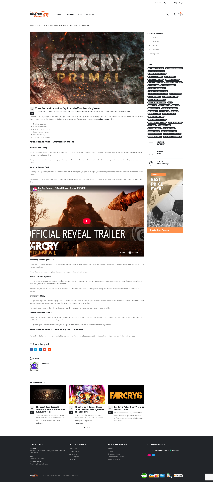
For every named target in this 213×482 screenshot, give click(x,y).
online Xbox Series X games (157, 122)
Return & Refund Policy (116, 457)
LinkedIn (40, 349)
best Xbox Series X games (156, 71)
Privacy (110, 451)
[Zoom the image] (165, 171)
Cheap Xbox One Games (170, 97)
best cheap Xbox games (155, 68)
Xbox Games (69, 14)
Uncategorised (154, 54)
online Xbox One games (156, 117)
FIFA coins (175, 105)
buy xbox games (61, 111)
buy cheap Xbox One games (157, 74)
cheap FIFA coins (175, 94)
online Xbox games (169, 114)
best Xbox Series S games (174, 68)
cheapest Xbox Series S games (157, 91)
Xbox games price (124, 111)
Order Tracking (74, 451)
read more (39, 423)
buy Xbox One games (75, 111)
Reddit (49, 349)
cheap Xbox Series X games (156, 102)
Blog (80, 14)
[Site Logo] (40, 14)
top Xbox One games (175, 122)
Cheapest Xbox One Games (156, 88)
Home (58, 14)
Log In (181, 3)
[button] (174, 14)
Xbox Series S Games (154, 134)
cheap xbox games (154, 97)
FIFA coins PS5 (164, 111)
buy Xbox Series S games (156, 82)
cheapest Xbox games (101, 111)
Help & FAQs (73, 449)
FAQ (175, 3)
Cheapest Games (88, 111)
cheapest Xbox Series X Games (158, 94)
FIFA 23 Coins (152, 105)
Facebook (31, 349)
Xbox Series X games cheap (172, 137)
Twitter (35, 349)
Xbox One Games (153, 131)
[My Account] (167, 14)
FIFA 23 (170, 102)
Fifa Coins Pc (153, 37)
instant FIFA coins (154, 114)
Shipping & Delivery (114, 454)
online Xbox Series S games (157, 119)
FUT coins (174, 111)
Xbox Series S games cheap (172, 134)
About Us (90, 14)
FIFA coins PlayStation (169, 108)
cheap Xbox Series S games (156, 99)
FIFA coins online (154, 108)
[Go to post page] (48, 394)
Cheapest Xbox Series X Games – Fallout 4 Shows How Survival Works (50, 409)
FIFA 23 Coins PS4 (164, 105)
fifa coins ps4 (152, 111)
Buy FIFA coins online (155, 76)
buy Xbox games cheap (155, 79)
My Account (168, 3)
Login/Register (74, 457)
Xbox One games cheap (169, 131)
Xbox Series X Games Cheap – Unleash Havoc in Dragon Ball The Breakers (89, 409)
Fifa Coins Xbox (154, 50)
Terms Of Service (114, 459)
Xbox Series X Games (154, 137)
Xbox (50, 111)
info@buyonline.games (37, 458)
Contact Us (158, 3)
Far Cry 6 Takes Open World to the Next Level (129, 408)
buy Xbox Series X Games (174, 82)
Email (44, 349)
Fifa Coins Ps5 (153, 45)
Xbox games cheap (165, 125)
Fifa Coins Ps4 (153, 41)
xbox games (114, 111)
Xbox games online (154, 128)
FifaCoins (42, 111)
